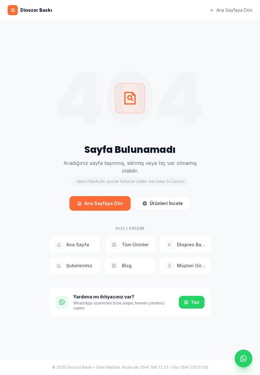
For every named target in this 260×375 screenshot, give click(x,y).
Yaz (195, 302)
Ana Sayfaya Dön (234, 10)
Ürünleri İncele (166, 203)
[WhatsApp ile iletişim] (243, 358)
